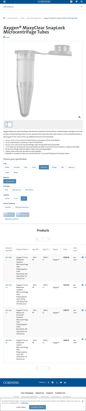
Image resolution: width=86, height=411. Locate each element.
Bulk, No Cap (17, 190)
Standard (8, 207)
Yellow (16, 172)
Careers (49, 393)
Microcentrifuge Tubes (34, 18)
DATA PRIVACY (66, 396)
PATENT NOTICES (56, 396)
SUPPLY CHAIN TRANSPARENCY (29, 396)
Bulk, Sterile (29, 190)
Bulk (6, 190)
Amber (7, 167)
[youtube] (61, 382)
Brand (55, 249)
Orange (54, 167)
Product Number (9, 249)
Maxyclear (44, 167)
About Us (40, 393)
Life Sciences (8, 6)
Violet (7, 172)
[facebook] (48, 382)
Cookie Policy (24, 403)
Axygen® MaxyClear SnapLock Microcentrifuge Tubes (60, 18)
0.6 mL (7, 198)
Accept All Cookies (37, 407)
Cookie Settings (21, 407)
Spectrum (71, 167)
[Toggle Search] (82, 1)
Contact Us (60, 393)
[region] (43, 404)
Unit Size (75, 249)
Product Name (22, 249)
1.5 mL (16, 198)
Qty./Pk (35, 249)
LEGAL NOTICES (44, 396)
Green (34, 167)
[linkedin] (65, 382)
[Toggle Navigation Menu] (4, 2)
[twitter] (56, 382)
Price (65, 249)
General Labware (12, 18)
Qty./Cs (46, 249)
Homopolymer (9, 181)
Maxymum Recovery (22, 207)
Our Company (27, 393)
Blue (25, 167)
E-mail (7, 37)
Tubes (22, 18)
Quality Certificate (13, 219)
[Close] (82, 401)
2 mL (23, 198)
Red (62, 167)
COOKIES (16, 396)
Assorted (17, 167)
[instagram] (52, 382)
